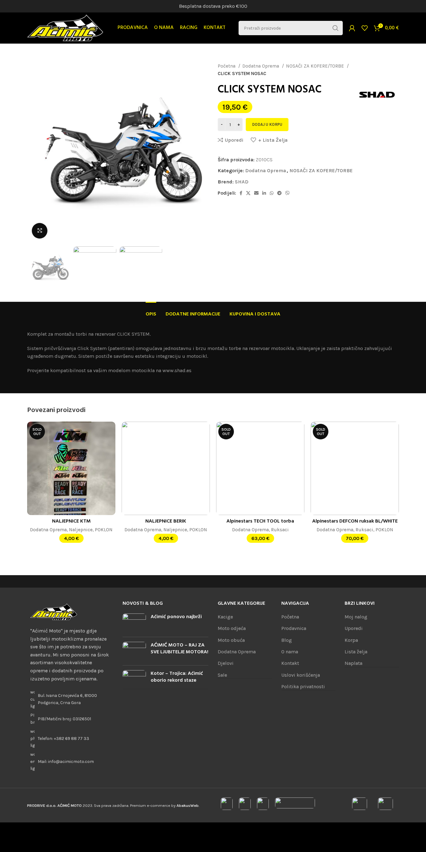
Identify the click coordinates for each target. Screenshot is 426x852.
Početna (227, 66)
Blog (286, 640)
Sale (222, 675)
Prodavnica (293, 628)
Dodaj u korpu (267, 124)
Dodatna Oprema (261, 66)
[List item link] (70, 738)
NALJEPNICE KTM (71, 521)
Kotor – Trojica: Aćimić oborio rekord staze (177, 677)
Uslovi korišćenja (300, 675)
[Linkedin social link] (264, 193)
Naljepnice (81, 529)
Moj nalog (356, 617)
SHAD (242, 182)
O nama (289, 652)
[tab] (151, 311)
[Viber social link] (287, 193)
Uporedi (354, 628)
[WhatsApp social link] (271, 193)
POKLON (104, 529)
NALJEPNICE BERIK (165, 521)
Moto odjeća (232, 628)
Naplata (353, 663)
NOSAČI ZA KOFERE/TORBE (315, 66)
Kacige (225, 617)
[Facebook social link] (241, 193)
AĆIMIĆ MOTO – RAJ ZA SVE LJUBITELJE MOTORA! (179, 648)
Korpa (351, 640)
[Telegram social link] (279, 193)
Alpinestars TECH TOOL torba (260, 521)
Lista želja (356, 652)
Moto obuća (231, 640)
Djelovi (226, 663)
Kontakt (290, 663)
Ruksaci (280, 529)
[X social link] (248, 193)
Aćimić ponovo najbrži (176, 617)
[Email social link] (256, 193)
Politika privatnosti (303, 686)
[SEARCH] (335, 28)
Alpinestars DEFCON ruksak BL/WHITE (355, 521)
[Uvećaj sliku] (39, 231)
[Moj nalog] (352, 28)
